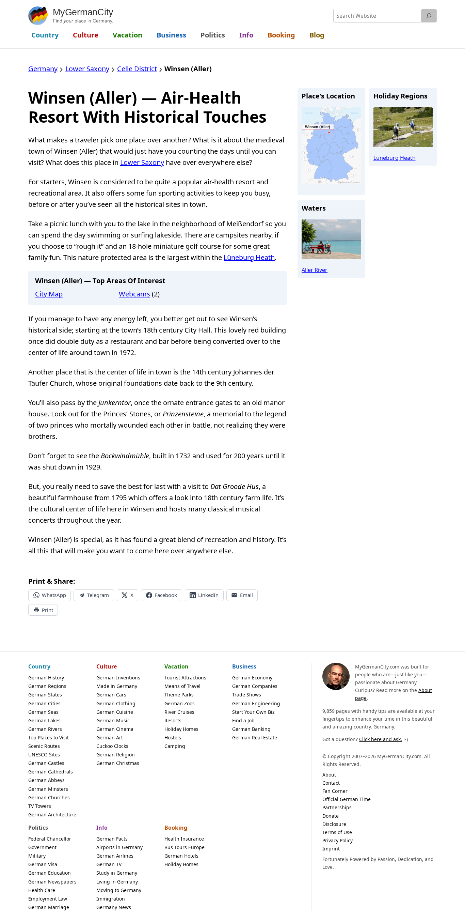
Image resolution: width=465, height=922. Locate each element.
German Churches (49, 797)
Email (246, 594)
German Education (49, 873)
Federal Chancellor (49, 838)
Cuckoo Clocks (112, 746)
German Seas (43, 712)
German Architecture (52, 814)
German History (46, 677)
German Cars (111, 694)
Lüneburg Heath (249, 257)
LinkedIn (208, 594)
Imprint (331, 848)
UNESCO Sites (44, 754)
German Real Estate (254, 737)
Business (244, 666)
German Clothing (115, 703)
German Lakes (44, 720)
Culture (106, 666)
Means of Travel (182, 686)
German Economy (252, 677)
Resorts (172, 720)
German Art (109, 737)
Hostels (172, 737)
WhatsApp (54, 594)
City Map (49, 293)
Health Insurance (184, 838)
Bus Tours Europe (184, 847)
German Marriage (48, 907)
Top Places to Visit (48, 737)
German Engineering (256, 703)
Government (42, 847)
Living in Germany (117, 881)
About (329, 774)
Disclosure (334, 824)
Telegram (98, 594)
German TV (109, 864)
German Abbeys (46, 780)
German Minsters (48, 789)
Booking (175, 827)
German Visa (42, 864)
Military (37, 855)
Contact (331, 783)
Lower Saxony (142, 162)
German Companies (254, 686)
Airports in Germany (119, 847)
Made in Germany (116, 686)
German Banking (251, 729)
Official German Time (346, 799)
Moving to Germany (118, 890)
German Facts (112, 838)
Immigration (110, 898)
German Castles (46, 763)
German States (45, 694)
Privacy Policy (337, 840)
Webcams (134, 293)
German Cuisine (114, 712)
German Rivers (45, 729)
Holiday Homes (181, 729)
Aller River (314, 270)
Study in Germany (116, 873)
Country (39, 666)
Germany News (113, 907)
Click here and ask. (380, 739)
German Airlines (114, 855)
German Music (113, 720)
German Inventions (118, 677)
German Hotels (181, 855)
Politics (38, 827)
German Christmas (117, 763)
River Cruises (179, 712)
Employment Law (47, 898)
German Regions (47, 686)
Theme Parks (179, 694)
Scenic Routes (44, 746)
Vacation (176, 666)
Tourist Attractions (185, 677)
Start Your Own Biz (253, 712)
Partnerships (337, 807)
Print (47, 609)
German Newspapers (52, 881)
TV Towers (39, 806)
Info (102, 827)
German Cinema (114, 729)
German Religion (115, 754)
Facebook (166, 594)
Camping (174, 746)
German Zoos (179, 703)
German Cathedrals (50, 771)
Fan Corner (335, 791)
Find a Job (243, 720)
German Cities (44, 703)
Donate (330, 816)
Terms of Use (337, 832)
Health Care (41, 890)
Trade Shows (246, 694)
